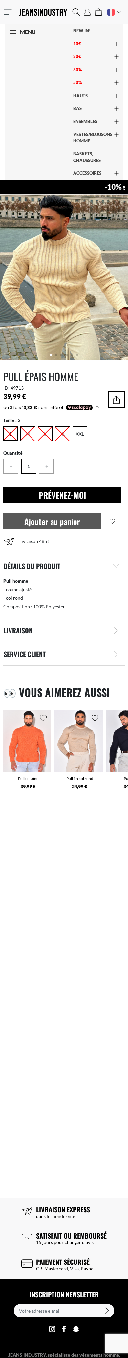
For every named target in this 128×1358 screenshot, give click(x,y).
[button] (76, 12)
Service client (25, 654)
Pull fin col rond (79, 778)
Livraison (18, 630)
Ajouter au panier (52, 521)
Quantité (13, 453)
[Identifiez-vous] (87, 12)
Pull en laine (28, 778)
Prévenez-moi (62, 495)
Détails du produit (32, 566)
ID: (6, 388)
